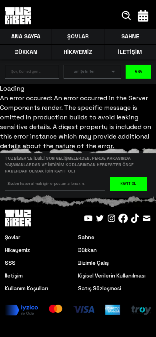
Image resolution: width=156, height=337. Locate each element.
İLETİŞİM (130, 52)
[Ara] (126, 16)
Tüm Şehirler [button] (83, 71)
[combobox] (26, 73)
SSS (10, 263)
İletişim (14, 275)
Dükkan (87, 250)
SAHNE (130, 36)
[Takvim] (143, 16)
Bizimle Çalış (93, 263)
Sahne (86, 237)
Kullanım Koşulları (26, 288)
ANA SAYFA (25, 36)
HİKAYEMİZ (78, 52)
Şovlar (12, 237)
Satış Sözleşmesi (99, 288)
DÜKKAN (26, 52)
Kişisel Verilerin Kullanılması (112, 275)
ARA (138, 71)
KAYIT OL (128, 183)
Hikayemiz (17, 250)
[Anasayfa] (18, 16)
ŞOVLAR (78, 36)
